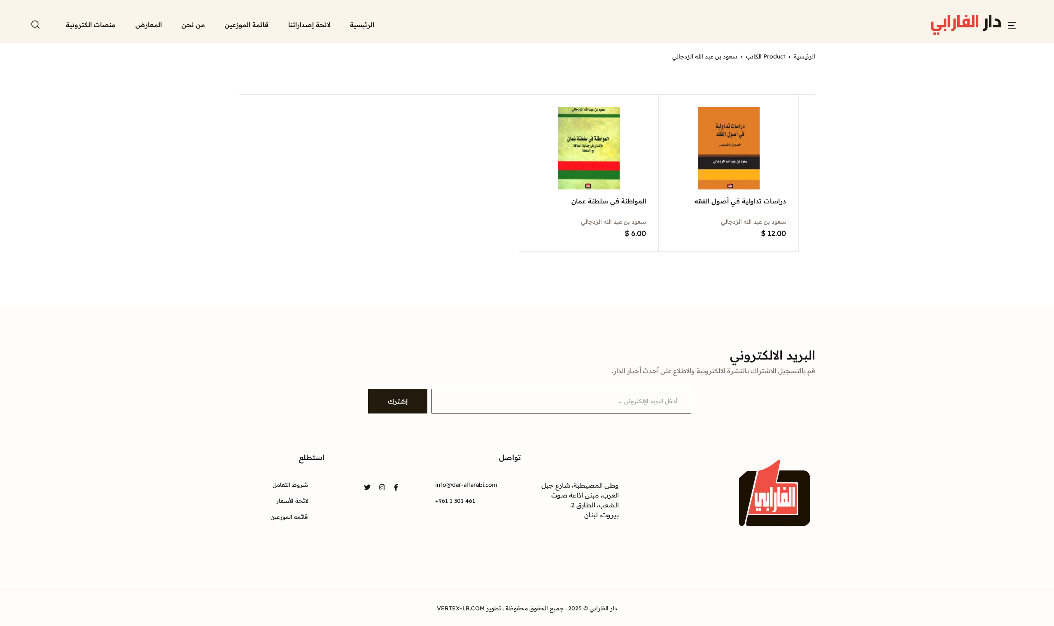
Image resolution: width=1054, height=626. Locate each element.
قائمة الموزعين (246, 25)
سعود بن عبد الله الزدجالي (753, 221)
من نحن (193, 25)
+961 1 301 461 (455, 501)
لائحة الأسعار (292, 501)
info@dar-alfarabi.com (466, 484)
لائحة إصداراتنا (309, 25)
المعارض (148, 25)
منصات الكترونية (91, 25)
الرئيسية (362, 25)
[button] (1012, 25)
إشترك (398, 401)
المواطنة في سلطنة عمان (608, 201)
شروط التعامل (290, 484)
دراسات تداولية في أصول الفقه (740, 201)
